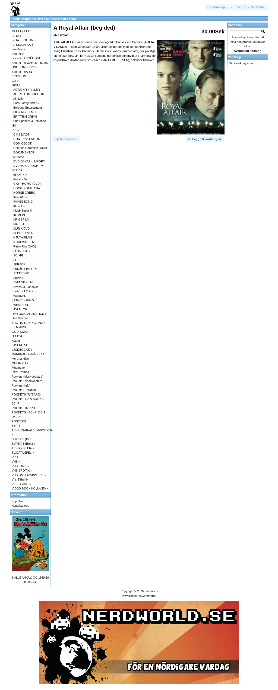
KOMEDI (19, 215)
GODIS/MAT (20, 331)
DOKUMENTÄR (23, 152)
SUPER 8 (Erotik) (23, 443)
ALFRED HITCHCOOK (28, 94)
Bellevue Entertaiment (27, 107)
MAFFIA (18, 224)
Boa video (150, 591)
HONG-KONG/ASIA (26, 188)
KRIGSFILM (21, 219)
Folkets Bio (20, 179)
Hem (15, 18)
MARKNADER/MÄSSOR (28, 354)
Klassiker (19, 206)
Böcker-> (18, 53)
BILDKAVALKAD (22, 44)
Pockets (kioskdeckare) (27, 376)
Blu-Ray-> (18, 49)
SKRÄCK (19, 264)
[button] (217, 7)
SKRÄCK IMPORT (25, 269)
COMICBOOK (22, 143)
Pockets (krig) (21, 385)
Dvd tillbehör (20, 318)
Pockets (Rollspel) (24, 389)
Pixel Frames (20, 372)
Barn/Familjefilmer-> (26, 103)
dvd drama (68, 18)
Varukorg (234, 57)
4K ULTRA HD (21, 31)
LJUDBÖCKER (22, 349)
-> (16, 85)
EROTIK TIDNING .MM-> (28, 322)
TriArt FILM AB (23, 291)
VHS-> (16, 461)
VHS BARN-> (20, 466)
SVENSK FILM (23, 282)
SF (15, 260)
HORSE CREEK (24, 192)
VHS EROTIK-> (22, 470)
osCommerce (147, 595)
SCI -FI (18, 255)
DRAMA (51, 18)
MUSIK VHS (20, 363)
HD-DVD (17, 336)
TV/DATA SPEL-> (23, 452)
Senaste (16, 512)
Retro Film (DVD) (24, 246)
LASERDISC (20, 345)
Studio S (18, 278)
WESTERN (20, 304)
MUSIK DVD (21, 228)
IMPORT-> (20, 197)
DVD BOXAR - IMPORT (29, 161)
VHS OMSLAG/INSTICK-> (29, 475)
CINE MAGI (21, 134)
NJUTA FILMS (22, 237)
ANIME (18, 98)
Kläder (16, 340)
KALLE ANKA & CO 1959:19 (30, 577)
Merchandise (20, 358)
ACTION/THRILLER (26, 89)
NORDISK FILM (23, 242)
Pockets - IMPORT (24, 407)
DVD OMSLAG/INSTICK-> (29, 313)
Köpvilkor (18, 501)
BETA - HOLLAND (24, 40)
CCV (16, 129)
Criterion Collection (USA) (30, 147)
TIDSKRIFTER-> (23, 448)
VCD (15, 457)
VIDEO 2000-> (21, 484)
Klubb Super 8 (22, 210)
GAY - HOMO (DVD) (27, 183)
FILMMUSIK (20, 327)
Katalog (27, 18)
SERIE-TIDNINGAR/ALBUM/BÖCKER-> (32, 430)
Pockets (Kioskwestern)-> (29, 380)
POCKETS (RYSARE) (26, 394)
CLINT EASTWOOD (26, 138)
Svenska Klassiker (25, 286)
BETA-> (17, 35)
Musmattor (19, 367)
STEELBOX (21, 273)
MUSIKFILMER (23, 233)
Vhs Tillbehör (20, 479)
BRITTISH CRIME (25, 116)
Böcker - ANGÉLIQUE (26, 58)
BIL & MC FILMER (25, 112)
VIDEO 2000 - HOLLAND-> (30, 488)
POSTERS (19, 421)
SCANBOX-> (21, 251)
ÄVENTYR (20, 309)
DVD (40, 18)
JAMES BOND (23, 201)
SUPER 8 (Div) (21, 439)
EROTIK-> (20, 174)
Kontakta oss (20, 505)
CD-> (15, 80)
